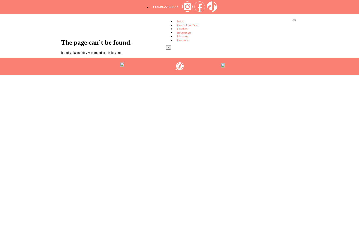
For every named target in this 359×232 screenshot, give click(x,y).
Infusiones (184, 32)
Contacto (183, 40)
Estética (182, 29)
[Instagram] (187, 6)
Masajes (182, 36)
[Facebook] (199, 6)
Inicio (180, 21)
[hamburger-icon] (294, 20)
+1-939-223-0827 (165, 7)
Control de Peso (187, 25)
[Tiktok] (212, 6)
